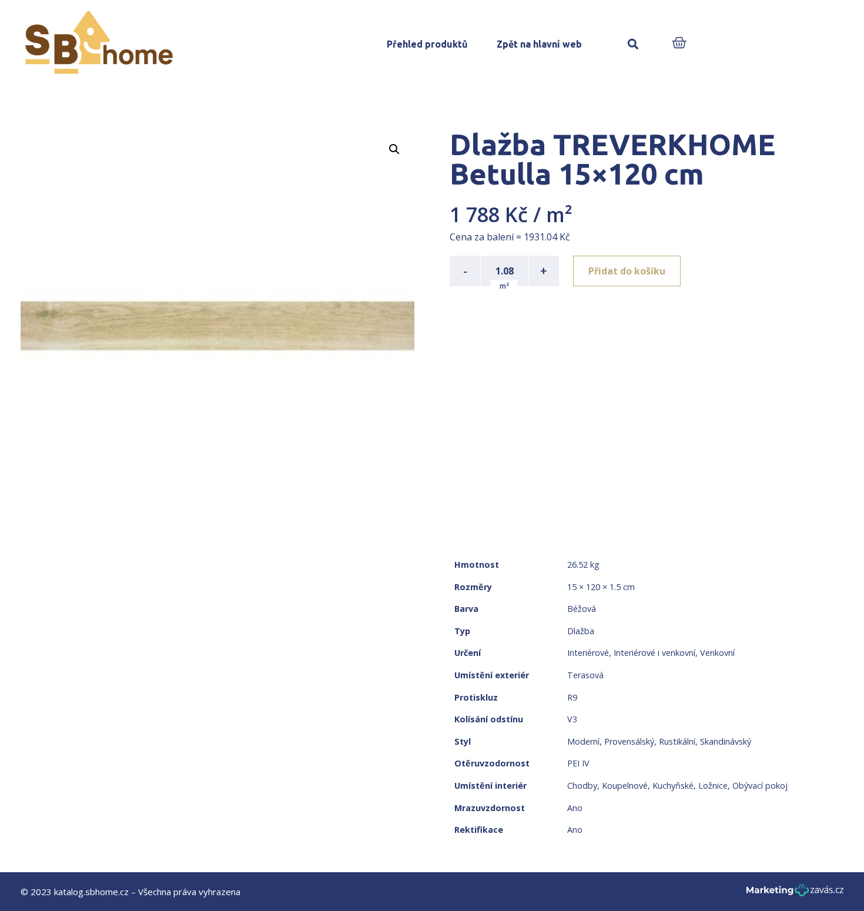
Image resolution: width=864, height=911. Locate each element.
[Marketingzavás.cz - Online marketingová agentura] (794, 894)
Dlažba (580, 631)
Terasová (585, 675)
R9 (572, 697)
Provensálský (629, 741)
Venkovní (717, 652)
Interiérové (588, 652)
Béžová (581, 608)
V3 (572, 719)
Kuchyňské (673, 785)
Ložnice (713, 785)
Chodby (582, 785)
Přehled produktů (427, 44)
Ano (574, 807)
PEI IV (578, 763)
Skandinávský (725, 741)
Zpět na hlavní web (539, 44)
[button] (632, 44)
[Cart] (679, 43)
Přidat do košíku (626, 270)
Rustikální (677, 741)
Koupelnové (625, 785)
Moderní (583, 741)
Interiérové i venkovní (654, 652)
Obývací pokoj (760, 785)
